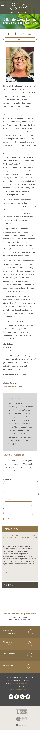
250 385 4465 (14, 683)
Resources (8, 665)
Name (5, 500)
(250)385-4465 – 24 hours (18, 12)
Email (5, 509)
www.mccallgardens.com (13, 386)
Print (20, 39)
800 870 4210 (26, 683)
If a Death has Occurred (9, 631)
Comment (8, 479)
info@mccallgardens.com (20, 690)
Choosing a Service (7, 643)
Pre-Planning (9, 653)
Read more (10, 573)
